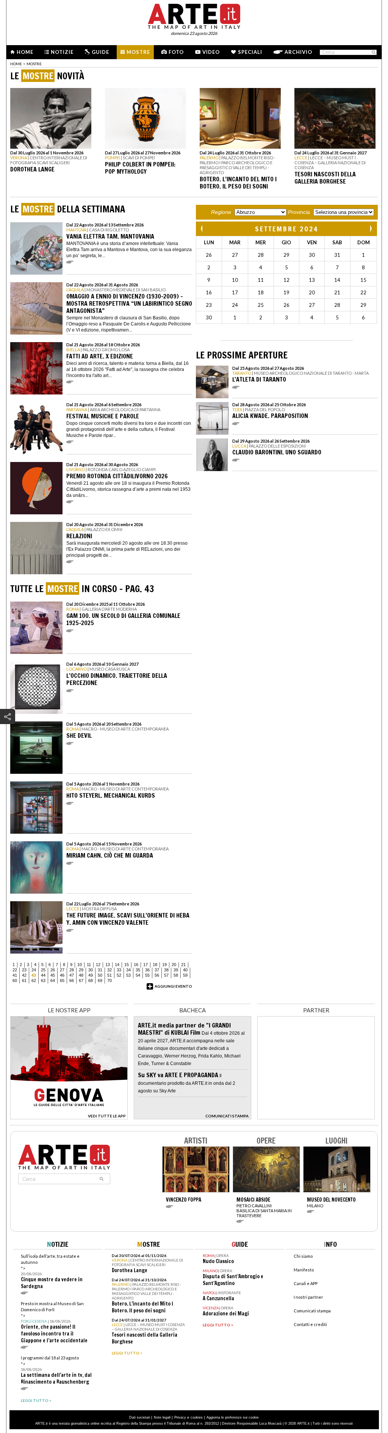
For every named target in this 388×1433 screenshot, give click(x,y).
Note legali (162, 1417)
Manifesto (304, 1269)
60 (15, 980)
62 (33, 980)
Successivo (370, 228)
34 (128, 970)
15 (126, 964)
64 (52, 980)
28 (71, 970)
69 (100, 980)
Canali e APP (306, 1283)
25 (43, 970)
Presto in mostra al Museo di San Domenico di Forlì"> (54, 1322)
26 (52, 970)
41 (15, 975)
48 (81, 975)
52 (119, 975)
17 (145, 964)
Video (211, 52)
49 (90, 975)
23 (24, 970)
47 (71, 975)
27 (62, 970)
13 (107, 964)
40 (185, 970)
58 (176, 975)
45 (52, 975)
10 (79, 964)
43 (33, 975)
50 (100, 975)
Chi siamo (303, 1256)
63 (43, 980)
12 (98, 964)
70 (109, 980)
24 (33, 970)
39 (176, 970)
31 (100, 970)
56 (157, 975)
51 (109, 975)
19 (164, 964)
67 (81, 980)
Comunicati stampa (312, 1310)
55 (147, 975)
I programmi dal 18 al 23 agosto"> (56, 1370)
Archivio (298, 52)
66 (71, 980)
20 (174, 964)
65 (62, 980)
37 (157, 970)
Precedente (202, 228)
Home (25, 52)
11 (89, 964)
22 (15, 970)
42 (24, 975)
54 (138, 975)
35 (138, 970)
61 (24, 980)
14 (117, 964)
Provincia (299, 212)
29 (81, 970)
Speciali (250, 52)
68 (90, 980)
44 (43, 975)
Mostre (138, 52)
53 (128, 975)
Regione (221, 212)
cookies (197, 1417)
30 (90, 970)
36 (147, 970)
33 (119, 970)
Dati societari (139, 1417)
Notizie (62, 52)
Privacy (180, 1417)
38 (166, 970)
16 (136, 964)
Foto (176, 52)
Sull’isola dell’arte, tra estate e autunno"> (52, 1272)
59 (185, 975)
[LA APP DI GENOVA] (69, 1117)
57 (166, 975)
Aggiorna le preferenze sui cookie (233, 1417)
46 (62, 975)
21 (183, 964)
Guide (100, 52)
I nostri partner (308, 1297)
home (16, 63)
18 (155, 964)
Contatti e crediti (310, 1324)
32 (109, 970)
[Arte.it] (194, 15)
